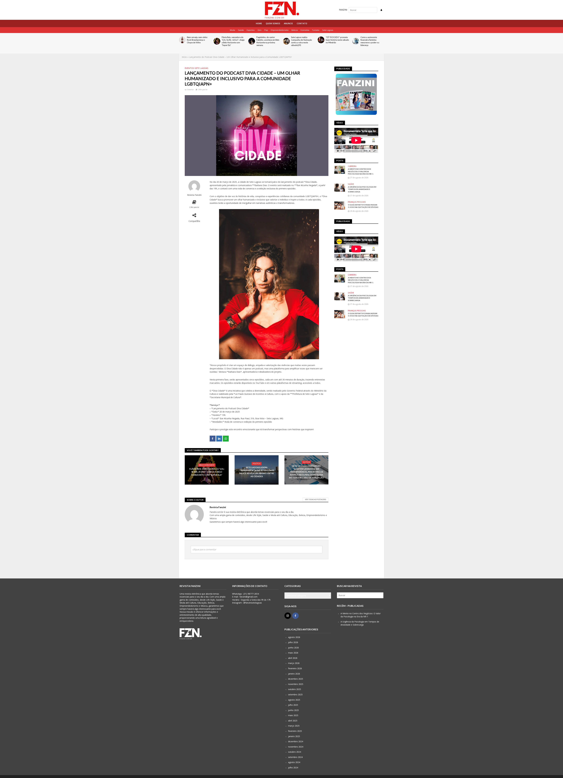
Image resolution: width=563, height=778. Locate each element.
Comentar (190, 90)
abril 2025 (292, 720)
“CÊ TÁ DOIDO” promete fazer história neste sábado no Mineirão (302, 40)
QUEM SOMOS (273, 23)
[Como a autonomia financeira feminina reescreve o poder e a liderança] (321, 41)
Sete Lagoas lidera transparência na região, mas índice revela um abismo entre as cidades (256, 471)
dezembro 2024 (295, 741)
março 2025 (294, 725)
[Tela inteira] (374, 151)
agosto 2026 (294, 637)
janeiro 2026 (294, 673)
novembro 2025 (295, 684)
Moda (232, 30)
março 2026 (294, 663)
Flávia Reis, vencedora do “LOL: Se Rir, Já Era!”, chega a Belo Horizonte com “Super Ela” (198, 41)
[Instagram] (287, 615)
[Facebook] (295, 615)
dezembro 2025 (295, 678)
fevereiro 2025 (295, 731)
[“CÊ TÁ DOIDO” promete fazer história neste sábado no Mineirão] (286, 40)
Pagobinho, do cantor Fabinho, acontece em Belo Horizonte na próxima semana (233, 41)
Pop (266, 30)
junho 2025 (293, 710)
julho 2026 (293, 642)
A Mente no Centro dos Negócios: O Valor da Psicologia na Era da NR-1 (360, 171)
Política (256, 463)
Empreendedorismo (280, 30)
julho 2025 (293, 705)
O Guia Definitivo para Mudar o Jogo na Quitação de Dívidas (372, 40)
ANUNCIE (288, 23)
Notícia (306, 462)
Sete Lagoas (327, 30)
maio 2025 (293, 715)
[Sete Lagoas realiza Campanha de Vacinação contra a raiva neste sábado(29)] (251, 41)
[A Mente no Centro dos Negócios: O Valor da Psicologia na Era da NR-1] (339, 169)
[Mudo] (369, 151)
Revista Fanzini (194, 195)
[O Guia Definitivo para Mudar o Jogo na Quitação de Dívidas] (355, 40)
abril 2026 (292, 658)
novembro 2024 (295, 746)
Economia (305, 30)
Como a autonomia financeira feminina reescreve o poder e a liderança (335, 41)
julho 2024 (293, 767)
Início (184, 57)
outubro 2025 (294, 689)
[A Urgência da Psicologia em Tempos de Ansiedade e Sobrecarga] (339, 187)
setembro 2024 (295, 757)
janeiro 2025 (294, 736)
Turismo (315, 30)
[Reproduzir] (338, 151)
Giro (259, 30)
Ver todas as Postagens (315, 499)
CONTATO (302, 23)
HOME (259, 23)
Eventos (189, 68)
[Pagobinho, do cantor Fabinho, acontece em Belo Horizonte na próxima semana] (217, 41)
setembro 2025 (295, 694)
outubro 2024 (294, 751)
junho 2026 (293, 647)
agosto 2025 (294, 699)
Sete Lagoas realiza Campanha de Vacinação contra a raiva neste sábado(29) (266, 41)
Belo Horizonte (206, 465)
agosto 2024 (294, 762)
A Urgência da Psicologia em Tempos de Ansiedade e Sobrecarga (362, 189)
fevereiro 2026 (295, 668)
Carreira (352, 166)
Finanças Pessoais (357, 202)
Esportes (251, 30)
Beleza (294, 30)
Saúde (241, 30)
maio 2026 (293, 652)
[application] (356, 140)
